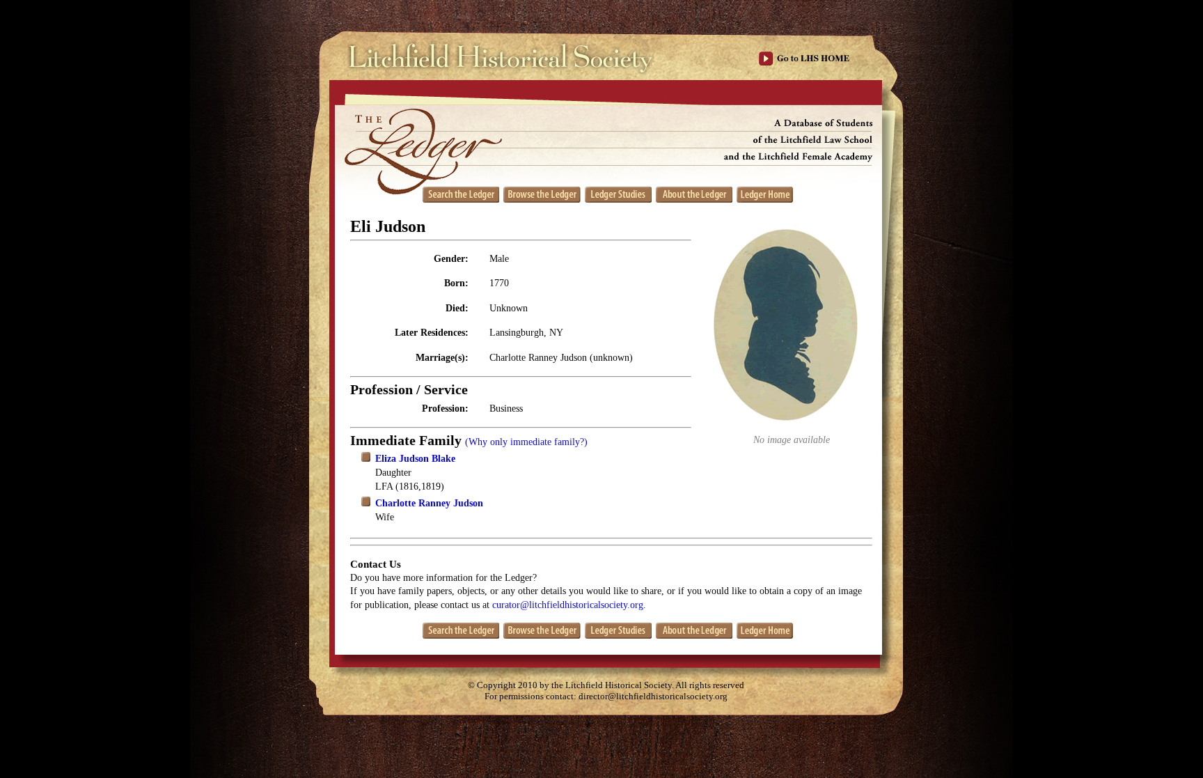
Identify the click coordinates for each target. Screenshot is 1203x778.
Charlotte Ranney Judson (429, 503)
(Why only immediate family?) (526, 442)
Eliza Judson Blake (415, 458)
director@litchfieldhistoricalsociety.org (653, 696)
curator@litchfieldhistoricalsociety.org (567, 605)
